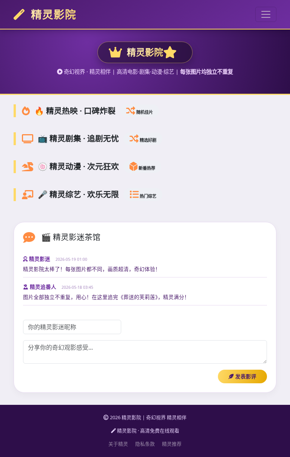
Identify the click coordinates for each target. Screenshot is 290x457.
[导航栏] (265, 14)
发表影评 (245, 376)
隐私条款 (145, 443)
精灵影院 (52, 14)
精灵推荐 (172, 443)
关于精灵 (118, 443)
